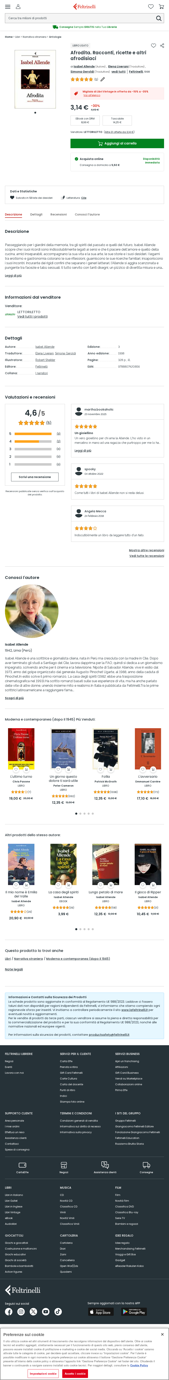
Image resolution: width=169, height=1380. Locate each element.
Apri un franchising (127, 1061)
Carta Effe (66, 1061)
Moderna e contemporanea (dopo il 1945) (78, 959)
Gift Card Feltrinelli (71, 1073)
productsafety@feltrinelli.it (109, 1035)
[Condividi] (162, 45)
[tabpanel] (35, 79)
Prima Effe (121, 1090)
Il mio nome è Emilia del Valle (21, 894)
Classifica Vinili (69, 1224)
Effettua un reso (14, 1132)
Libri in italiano (14, 1195)
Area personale (14, 1120)
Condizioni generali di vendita (79, 1120)
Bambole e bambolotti (19, 1266)
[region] (84, 1354)
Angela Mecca (95, 511)
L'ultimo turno (21, 777)
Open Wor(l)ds (69, 1266)
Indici (63, 1096)
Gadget (120, 1260)
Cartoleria (66, 1243)
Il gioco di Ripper (148, 892)
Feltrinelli (136, 72)
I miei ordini (12, 1126)
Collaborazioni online (128, 1084)
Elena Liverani (118, 66)
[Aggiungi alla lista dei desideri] (153, 46)
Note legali (14, 969)
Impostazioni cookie (43, 1373)
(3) (59, 434)
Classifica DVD (124, 1206)
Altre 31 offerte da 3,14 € (119, 132)
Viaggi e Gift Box (125, 1254)
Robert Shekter (45, 360)
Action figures (13, 1271)
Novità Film (122, 1200)
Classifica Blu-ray (126, 1212)
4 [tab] (88, 814)
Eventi (8, 1067)
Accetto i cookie (75, 1373)
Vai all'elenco (91, 95)
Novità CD (66, 1200)
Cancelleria (67, 1260)
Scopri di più (14, 698)
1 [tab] (35, 113)
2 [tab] (80, 814)
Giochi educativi (15, 1254)
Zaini (63, 1254)
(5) (49, 423)
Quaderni (66, 1271)
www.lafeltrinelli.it (134, 1010)
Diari (63, 1248)
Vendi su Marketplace (128, 1078)
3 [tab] (84, 814)
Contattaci (12, 1144)
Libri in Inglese (13, 1206)
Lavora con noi (14, 1073)
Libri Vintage (12, 1212)
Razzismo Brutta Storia (129, 1144)
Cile (83, 198)
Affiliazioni (121, 1067)
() (96, 79)
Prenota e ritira (69, 1067)
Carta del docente (71, 1084)
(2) (59, 441)
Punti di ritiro (67, 1090)
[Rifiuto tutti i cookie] (162, 1334)
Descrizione (13, 214)
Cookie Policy (139, 1365)
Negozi (9, 1061)
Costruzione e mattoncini (21, 1248)
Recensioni (58, 214)
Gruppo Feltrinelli (125, 1120)
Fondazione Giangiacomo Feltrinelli (137, 1132)
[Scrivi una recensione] (102, 79)
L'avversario (147, 777)
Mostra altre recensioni (146, 550)
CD (62, 1195)
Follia (106, 777)
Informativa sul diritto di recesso (80, 1126)
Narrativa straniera (28, 959)
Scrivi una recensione (35, 477)
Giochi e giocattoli (16, 1243)
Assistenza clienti (16, 1138)
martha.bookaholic (99, 409)
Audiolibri (11, 1224)
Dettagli (36, 214)
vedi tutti (118, 72)
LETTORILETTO (93, 132)
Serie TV (120, 1218)
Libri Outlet (11, 1200)
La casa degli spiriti (63, 892)
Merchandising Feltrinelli (130, 1248)
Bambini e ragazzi (126, 1224)
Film (117, 1195)
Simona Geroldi (82, 72)
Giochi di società (15, 1260)
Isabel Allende (84, 66)
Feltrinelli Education (127, 1138)
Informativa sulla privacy (76, 1132)
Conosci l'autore (87, 214)
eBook (9, 1218)
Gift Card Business (127, 1073)
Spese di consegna (17, 1149)
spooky (90, 469)
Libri (8, 959)
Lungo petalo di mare (106, 892)
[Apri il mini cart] (161, 6)
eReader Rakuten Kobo (129, 1266)
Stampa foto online (72, 1101)
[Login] (18, 6)
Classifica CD (68, 1206)
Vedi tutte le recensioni (146, 556)
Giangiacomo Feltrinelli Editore (134, 1126)
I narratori (41, 373)
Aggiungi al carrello (120, 143)
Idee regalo (122, 1243)
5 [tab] (93, 814)
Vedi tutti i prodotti (32, 316)
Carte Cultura (68, 1078)
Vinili (63, 1212)
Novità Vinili (67, 1218)
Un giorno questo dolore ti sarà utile (63, 779)
